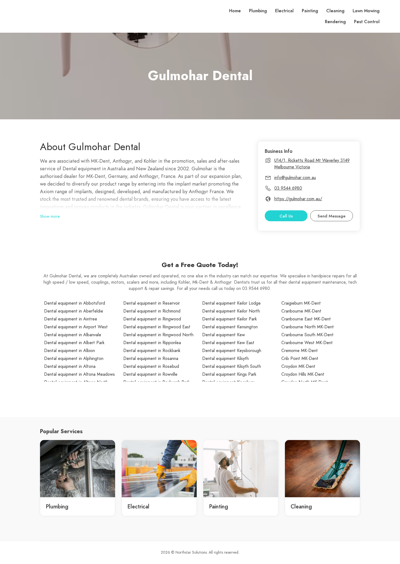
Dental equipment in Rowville (150, 374)
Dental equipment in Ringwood (152, 319)
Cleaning (335, 11)
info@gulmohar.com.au (295, 178)
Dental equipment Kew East (228, 343)
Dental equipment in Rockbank (151, 351)
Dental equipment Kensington (230, 327)
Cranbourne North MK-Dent (307, 327)
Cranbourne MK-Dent (301, 311)
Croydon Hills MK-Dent (302, 374)
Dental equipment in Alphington (73, 359)
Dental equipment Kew (223, 335)
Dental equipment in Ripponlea (152, 343)
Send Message (332, 216)
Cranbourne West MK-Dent (307, 343)
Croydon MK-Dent (298, 366)
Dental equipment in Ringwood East (156, 327)
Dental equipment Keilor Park (229, 319)
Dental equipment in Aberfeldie (73, 311)
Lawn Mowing (366, 11)
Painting (310, 11)
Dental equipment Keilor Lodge (231, 303)
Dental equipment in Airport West (76, 327)
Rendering (335, 22)
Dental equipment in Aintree (70, 319)
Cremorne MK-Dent (299, 351)
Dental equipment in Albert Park (74, 343)
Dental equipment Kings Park (229, 374)
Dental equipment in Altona (70, 366)
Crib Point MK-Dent (299, 359)
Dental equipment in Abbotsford (74, 303)
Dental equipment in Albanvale (72, 335)
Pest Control (367, 22)
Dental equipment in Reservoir (151, 303)
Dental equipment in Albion (69, 351)
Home (235, 11)
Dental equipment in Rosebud (151, 366)
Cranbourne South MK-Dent (307, 335)
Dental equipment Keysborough (231, 351)
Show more (50, 216)
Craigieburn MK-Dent (301, 303)
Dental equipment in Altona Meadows (79, 374)
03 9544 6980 (288, 188)
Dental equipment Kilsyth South (231, 366)
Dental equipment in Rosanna (150, 359)
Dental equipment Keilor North (231, 311)
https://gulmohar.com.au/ (298, 199)
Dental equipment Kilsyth (225, 359)
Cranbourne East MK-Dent (306, 319)
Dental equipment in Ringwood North (158, 335)
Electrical (284, 11)
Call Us (286, 216)
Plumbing (258, 11)
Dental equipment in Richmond (151, 311)
